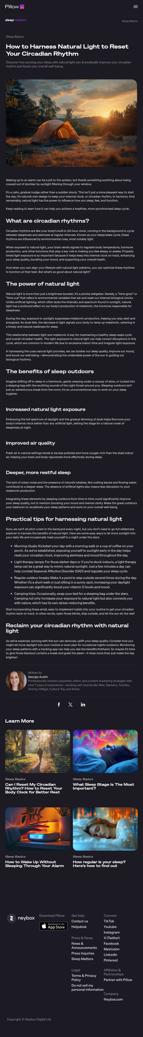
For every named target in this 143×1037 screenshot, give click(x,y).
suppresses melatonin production (77, 318)
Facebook (111, 943)
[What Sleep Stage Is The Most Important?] (105, 772)
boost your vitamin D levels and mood (81, 587)
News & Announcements (84, 945)
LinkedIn (110, 954)
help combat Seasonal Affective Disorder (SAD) (49, 571)
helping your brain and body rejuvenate (36, 457)
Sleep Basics (130, 21)
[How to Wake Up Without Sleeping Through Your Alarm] (37, 849)
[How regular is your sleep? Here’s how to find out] (105, 849)
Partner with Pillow (118, 979)
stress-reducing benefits (77, 603)
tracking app (49, 649)
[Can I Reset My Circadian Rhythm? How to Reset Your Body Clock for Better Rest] (37, 772)
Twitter (113, 937)
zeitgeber (97, 294)
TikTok (109, 921)
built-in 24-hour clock (71, 231)
